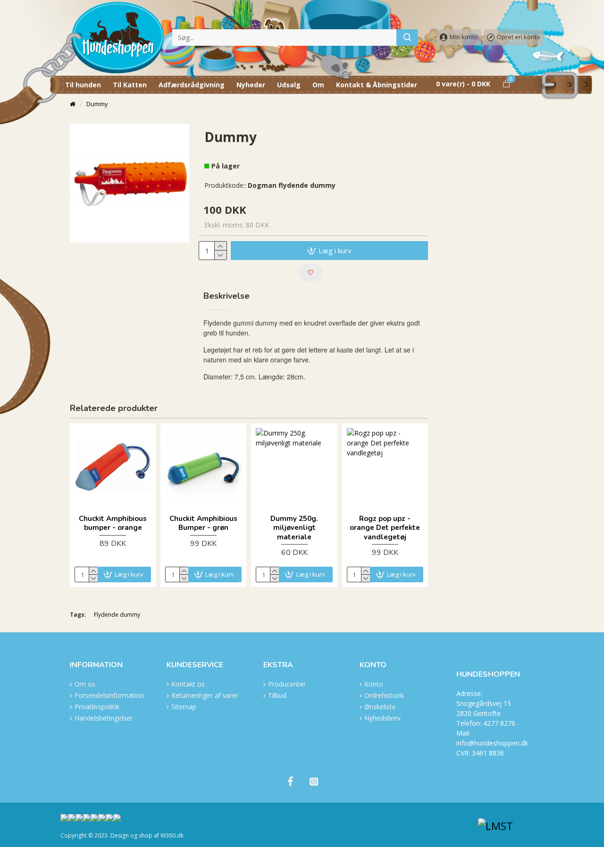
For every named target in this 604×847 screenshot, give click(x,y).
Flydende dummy (117, 615)
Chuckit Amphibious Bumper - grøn (203, 523)
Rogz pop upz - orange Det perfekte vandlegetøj (385, 528)
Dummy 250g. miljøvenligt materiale (294, 528)
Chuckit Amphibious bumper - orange (113, 523)
